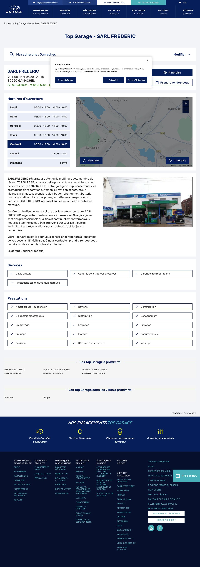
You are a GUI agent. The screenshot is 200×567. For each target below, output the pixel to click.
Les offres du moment (160, 476)
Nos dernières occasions (124, 480)
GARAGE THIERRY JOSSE (94, 369)
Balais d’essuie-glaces (83, 514)
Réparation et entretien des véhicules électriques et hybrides (103, 471)
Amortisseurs (21, 489)
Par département (126, 486)
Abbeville (8, 397)
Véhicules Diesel (125, 539)
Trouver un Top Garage (15, 23)
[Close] (147, 60)
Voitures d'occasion (123, 474)
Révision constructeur (83, 477)
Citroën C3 (122, 521)
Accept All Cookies (136, 80)
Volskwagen (123, 534)
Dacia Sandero (124, 530)
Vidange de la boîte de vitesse (83, 521)
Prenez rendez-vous (159, 471)
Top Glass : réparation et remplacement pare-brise (83, 490)
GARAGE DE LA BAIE (53, 373)
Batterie (80, 482)
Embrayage (60, 485)
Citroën (121, 517)
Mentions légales (158, 494)
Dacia (119, 525)
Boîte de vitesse (63, 489)
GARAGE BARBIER (13, 373)
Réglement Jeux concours (162, 504)
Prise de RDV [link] (189, 475)
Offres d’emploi (156, 480)
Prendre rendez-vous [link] (174, 82)
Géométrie (19, 480)
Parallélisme (21, 476)
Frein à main (41, 478)
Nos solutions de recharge (104, 494)
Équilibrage (20, 471)
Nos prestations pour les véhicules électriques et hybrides (104, 484)
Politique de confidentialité (164, 499)
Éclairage (81, 498)
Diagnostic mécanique (60, 468)
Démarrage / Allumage (61, 479)
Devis (151, 466)
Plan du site (154, 490)
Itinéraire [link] (174, 72)
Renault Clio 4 (124, 499)
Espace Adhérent (166, 520)
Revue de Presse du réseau (163, 485)
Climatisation (82, 502)
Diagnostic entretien (81, 508)
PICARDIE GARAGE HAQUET (56, 369)
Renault (121, 495)
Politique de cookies (108, 71)
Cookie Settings (65, 80)
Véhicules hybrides (122, 548)
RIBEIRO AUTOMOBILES (93, 373)
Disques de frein (43, 474)
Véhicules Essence (126, 543)
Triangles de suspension (20, 494)
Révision (80, 471)
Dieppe (46, 397)
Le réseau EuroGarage (160, 508)
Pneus (17, 467)
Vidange (80, 467)
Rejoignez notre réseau (166, 513)
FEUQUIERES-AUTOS (14, 369)
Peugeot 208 (123, 508)
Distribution (61, 474)
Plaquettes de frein (42, 468)
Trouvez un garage (159, 461)
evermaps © (190, 413)
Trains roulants (22, 485)
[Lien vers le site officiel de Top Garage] (14, 9)
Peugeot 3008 (124, 512)
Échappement (62, 493)
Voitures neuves (122, 462)
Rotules (18, 500)
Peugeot (121, 504)
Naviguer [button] (94, 160)
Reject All (113, 80)
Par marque (123, 490)
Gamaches (33, 23)
